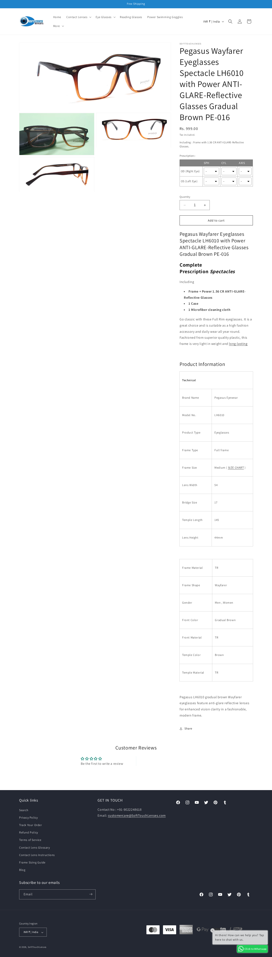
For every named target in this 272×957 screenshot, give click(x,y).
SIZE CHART (236, 467)
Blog (22, 870)
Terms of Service (30, 840)
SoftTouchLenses (37, 947)
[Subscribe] (90, 894)
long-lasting (238, 343)
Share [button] (188, 728)
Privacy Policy (28, 817)
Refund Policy (28, 832)
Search (23, 810)
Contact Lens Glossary (34, 847)
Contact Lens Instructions (37, 855)
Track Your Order (30, 825)
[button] (78, 17)
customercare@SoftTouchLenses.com (137, 815)
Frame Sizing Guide (32, 862)
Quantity (185, 197)
